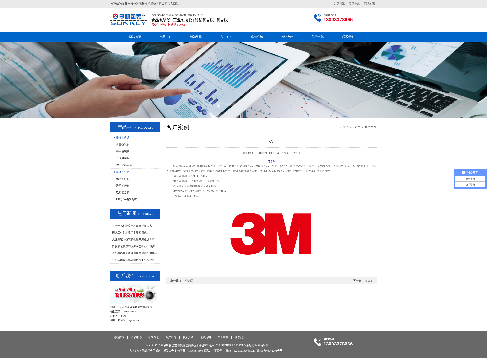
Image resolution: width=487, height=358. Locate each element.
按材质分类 (122, 172)
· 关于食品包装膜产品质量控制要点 (131, 225)
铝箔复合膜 (122, 178)
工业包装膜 (122, 158)
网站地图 (369, 3)
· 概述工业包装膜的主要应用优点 (129, 232)
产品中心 (165, 36)
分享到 (272, 161)
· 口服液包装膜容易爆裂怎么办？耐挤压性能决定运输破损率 (135, 246)
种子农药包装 (124, 165)
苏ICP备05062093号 (268, 350)
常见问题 (339, 3)
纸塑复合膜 (122, 192)
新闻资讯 (196, 36)
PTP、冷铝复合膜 (126, 199)
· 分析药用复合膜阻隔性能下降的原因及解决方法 (135, 260)
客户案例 (226, 36)
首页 (357, 127)
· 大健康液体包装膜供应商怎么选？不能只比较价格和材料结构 (135, 239)
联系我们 (348, 36)
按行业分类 (122, 137)
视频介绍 (257, 36)
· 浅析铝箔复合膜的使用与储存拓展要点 (133, 253)
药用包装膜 (122, 151)
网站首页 (135, 36)
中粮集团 (187, 280)
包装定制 (287, 36)
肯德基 (368, 280)
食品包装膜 (122, 144)
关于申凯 (318, 36)
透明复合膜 (122, 185)
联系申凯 (354, 3)
